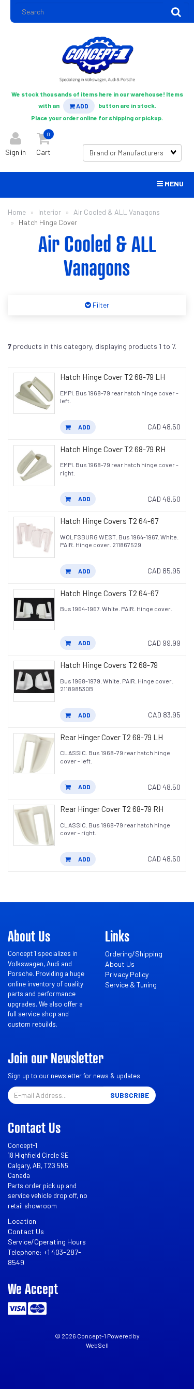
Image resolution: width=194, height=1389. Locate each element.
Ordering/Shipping (133, 953)
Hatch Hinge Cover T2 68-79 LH (112, 376)
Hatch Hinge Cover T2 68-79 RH (113, 449)
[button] (43, 141)
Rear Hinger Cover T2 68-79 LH (111, 737)
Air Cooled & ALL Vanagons (116, 211)
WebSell (97, 1345)
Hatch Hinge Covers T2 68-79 (109, 664)
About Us (120, 964)
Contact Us (26, 1231)
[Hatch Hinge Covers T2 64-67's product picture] (34, 537)
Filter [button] (100, 304)
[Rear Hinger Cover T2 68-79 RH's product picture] (34, 825)
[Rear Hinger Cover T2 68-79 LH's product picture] (34, 753)
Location (22, 1221)
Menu (173, 183)
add (84, 426)
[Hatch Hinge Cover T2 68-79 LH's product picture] (34, 393)
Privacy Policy (126, 974)
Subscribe (129, 1095)
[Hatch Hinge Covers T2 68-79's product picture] (34, 681)
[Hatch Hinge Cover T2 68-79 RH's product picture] (34, 465)
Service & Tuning (131, 984)
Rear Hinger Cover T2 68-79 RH (111, 808)
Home (17, 211)
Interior (49, 211)
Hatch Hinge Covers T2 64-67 (109, 520)
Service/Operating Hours (47, 1241)
